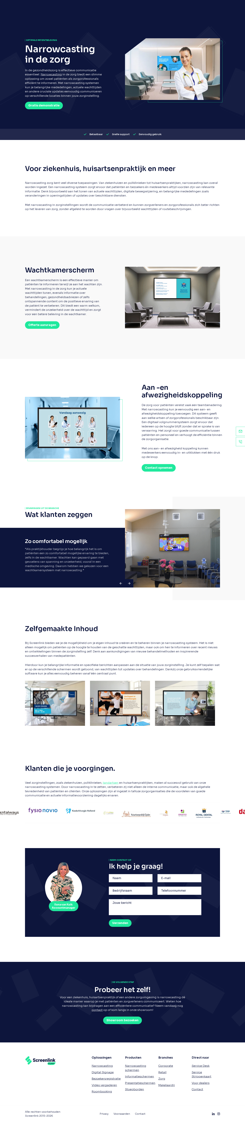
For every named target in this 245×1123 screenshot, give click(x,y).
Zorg (161, 1078)
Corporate (165, 1066)
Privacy (104, 1113)
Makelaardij (166, 1085)
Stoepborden (134, 1089)
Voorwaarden (122, 1113)
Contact (197, 1089)
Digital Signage (103, 1072)
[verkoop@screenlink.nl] (240, 431)
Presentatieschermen (140, 1083)
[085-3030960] (240, 441)
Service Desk (201, 1066)
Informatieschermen (139, 1076)
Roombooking (102, 1091)
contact (97, 1010)
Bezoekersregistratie (106, 1078)
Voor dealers (201, 1083)
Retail (162, 1072)
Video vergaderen (104, 1085)
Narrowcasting (51, 74)
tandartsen (110, 783)
